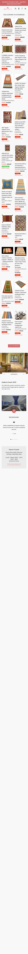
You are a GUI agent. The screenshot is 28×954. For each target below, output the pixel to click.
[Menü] (25, 8)
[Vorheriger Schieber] (4, 374)
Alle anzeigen (14, 346)
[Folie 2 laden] (12, 374)
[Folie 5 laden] (16, 374)
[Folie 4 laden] (15, 374)
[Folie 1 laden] (11, 374)
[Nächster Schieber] (24, 374)
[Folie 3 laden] (14, 439)
